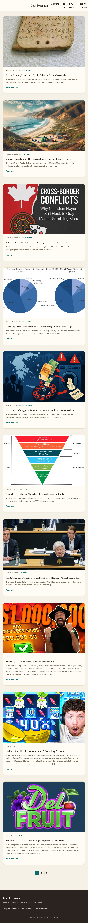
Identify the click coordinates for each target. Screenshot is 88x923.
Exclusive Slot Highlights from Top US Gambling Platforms (35, 751)
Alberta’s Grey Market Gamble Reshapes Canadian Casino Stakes (38, 242)
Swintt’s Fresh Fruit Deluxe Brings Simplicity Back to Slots (35, 840)
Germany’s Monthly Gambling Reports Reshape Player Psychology (39, 326)
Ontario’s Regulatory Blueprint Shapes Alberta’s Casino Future (37, 494)
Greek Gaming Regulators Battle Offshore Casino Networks (36, 75)
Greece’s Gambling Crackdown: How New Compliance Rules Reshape (40, 410)
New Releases (24, 154)
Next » (49, 873)
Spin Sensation (39, 5)
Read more (11, 87)
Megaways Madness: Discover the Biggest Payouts (30, 661)
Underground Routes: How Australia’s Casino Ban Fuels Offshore (38, 158)
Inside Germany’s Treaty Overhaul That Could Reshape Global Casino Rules (43, 577)
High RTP (19, 835)
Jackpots (55, 4)
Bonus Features (25, 70)
